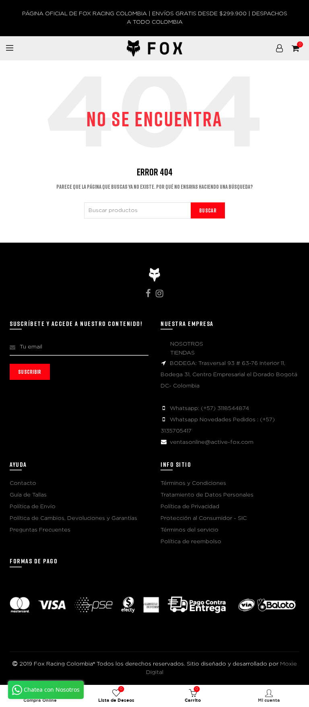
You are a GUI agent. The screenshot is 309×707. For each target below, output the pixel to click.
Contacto (23, 483)
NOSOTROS (186, 344)
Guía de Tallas (28, 495)
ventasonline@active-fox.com (211, 442)
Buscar (207, 210)
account (279, 48)
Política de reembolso (191, 541)
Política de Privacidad (190, 506)
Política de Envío (33, 506)
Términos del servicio (189, 530)
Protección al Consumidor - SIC (204, 518)
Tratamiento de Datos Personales (207, 495)
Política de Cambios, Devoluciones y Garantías (73, 518)
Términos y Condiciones (193, 483)
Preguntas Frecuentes (40, 530)
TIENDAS (182, 353)
